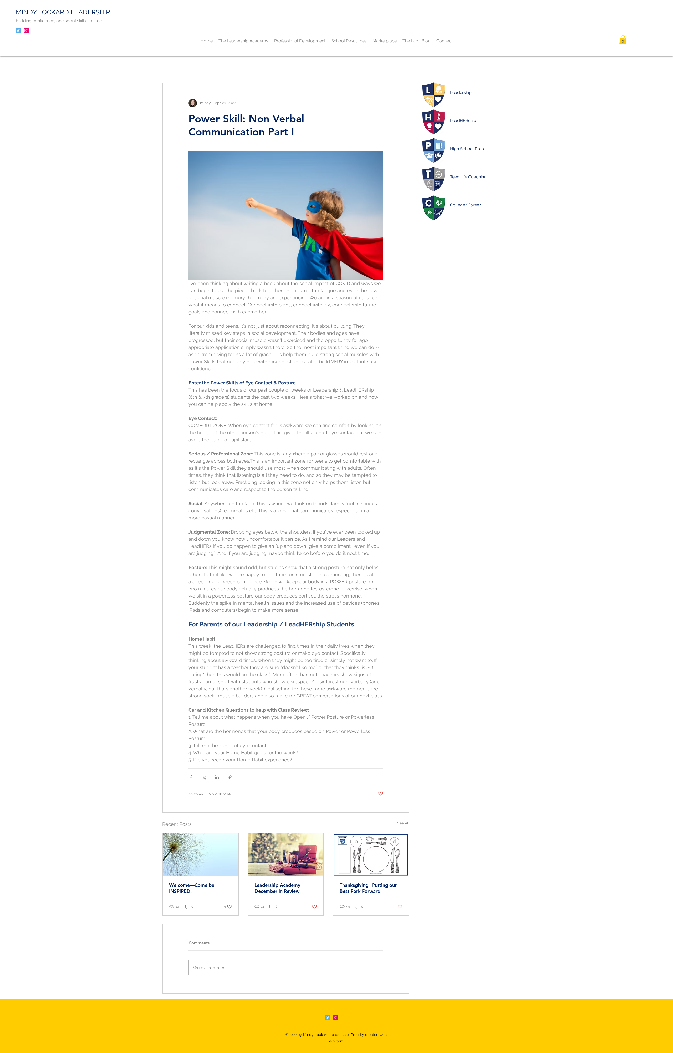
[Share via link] (229, 777)
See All (403, 823)
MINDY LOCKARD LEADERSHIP (63, 12)
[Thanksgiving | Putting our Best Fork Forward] (371, 854)
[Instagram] (26, 30)
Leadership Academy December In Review (277, 888)
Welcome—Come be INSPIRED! (191, 888)
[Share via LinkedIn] (216, 777)
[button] (623, 39)
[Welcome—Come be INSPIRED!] (200, 854)
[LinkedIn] (335, 1017)
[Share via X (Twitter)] (203, 777)
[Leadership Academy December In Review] (286, 854)
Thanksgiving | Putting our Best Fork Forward (368, 888)
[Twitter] (18, 30)
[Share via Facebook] (190, 777)
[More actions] (380, 103)
